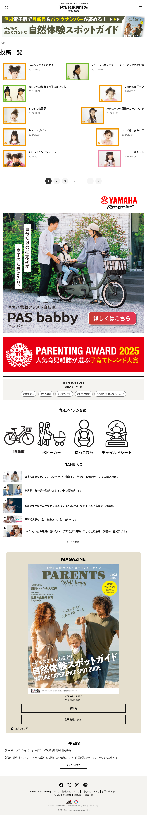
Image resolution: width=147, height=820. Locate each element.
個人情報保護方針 (62, 795)
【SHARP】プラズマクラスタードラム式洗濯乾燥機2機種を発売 (37, 750)
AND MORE (73, 541)
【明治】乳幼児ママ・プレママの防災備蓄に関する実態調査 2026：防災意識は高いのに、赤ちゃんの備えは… (61, 757)
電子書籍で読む (73, 719)
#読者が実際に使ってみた (110, 393)
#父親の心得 (83, 393)
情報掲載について (70, 791)
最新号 (73, 708)
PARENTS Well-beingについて (44, 791)
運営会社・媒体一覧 (83, 795)
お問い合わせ (108, 791)
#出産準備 (28, 393)
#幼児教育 (46, 393)
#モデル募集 (64, 393)
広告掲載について (90, 791)
